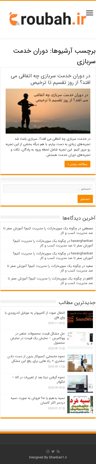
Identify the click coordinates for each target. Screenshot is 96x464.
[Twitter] (53, 451)
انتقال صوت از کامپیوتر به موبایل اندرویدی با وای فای (35, 315)
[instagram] (48, 451)
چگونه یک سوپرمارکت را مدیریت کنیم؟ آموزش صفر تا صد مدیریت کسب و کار (48, 231)
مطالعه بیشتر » (77, 164)
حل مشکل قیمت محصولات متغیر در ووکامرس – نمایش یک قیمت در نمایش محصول (37, 338)
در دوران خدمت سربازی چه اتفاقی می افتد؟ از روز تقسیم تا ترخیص (50, 79)
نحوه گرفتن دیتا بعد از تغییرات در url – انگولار (38, 380)
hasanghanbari (82, 241)
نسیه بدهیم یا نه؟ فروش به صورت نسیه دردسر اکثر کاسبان (38, 400)
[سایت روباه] (48, 19)
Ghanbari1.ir (58, 457)
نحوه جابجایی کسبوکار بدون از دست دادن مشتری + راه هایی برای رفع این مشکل (36, 359)
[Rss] (58, 451)
